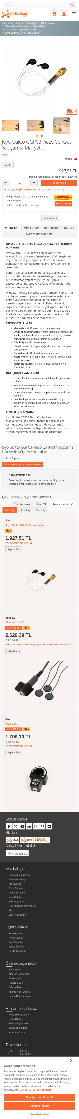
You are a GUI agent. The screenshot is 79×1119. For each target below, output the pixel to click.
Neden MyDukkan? (19, 1014)
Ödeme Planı (15, 987)
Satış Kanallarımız (18, 1028)
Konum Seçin (63, 203)
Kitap (11, 910)
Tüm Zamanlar (22, 504)
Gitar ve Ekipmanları (19, 875)
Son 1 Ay (41, 510)
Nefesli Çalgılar (17, 901)
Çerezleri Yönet (39, 1114)
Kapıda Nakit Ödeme (19, 991)
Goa (7, 719)
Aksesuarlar (15, 884)
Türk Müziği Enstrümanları (22, 906)
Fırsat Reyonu (16, 937)
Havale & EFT (16, 982)
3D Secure (14, 969)
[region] (39, 1088)
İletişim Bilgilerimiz (18, 1023)
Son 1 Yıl (41, 504)
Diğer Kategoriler (17, 914)
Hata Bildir (51, 228)
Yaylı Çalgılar (15, 897)
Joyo (5, 154)
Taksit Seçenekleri (39, 234)
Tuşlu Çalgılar (16, 888)
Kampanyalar (16, 933)
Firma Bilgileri (16, 1019)
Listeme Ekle (50, 217)
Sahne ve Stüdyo (17, 879)
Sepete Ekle (59, 182)
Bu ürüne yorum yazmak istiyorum (22, 464)
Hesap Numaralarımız (20, 996)
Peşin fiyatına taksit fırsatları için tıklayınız (53, 176)
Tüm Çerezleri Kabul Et (40, 1097)
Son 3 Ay (25, 510)
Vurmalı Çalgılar (17, 892)
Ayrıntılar (11, 228)
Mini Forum (31, 228)
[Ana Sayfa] (14, 13)
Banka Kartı (15, 978)
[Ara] (72, 5)
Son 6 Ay (10, 510)
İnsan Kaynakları (17, 1032)
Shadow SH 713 (14, 622)
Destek (69, 228)
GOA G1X (11, 723)
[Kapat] (71, 1060)
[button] (37, 136)
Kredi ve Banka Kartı (19, 974)
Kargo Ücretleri (16, 946)
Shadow (10, 617)
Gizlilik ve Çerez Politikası (35, 1089)
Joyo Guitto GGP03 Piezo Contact (25, 525)
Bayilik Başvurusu (18, 951)
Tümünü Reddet (39, 1105)
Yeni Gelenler (16, 942)
